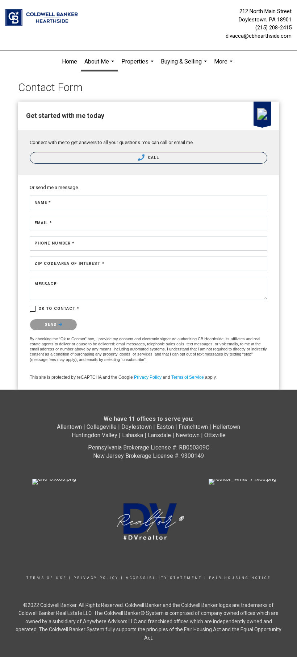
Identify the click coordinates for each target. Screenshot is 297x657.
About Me (100, 64)
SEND (52, 324)
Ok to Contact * (59, 308)
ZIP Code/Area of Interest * (69, 263)
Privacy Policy (148, 377)
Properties (138, 65)
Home (69, 61)
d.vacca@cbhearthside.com (259, 36)
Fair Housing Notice (240, 578)
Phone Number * (54, 243)
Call (152, 157)
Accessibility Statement (164, 578)
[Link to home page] (43, 18)
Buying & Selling (185, 65)
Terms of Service (187, 377)
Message (45, 284)
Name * (42, 202)
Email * (43, 223)
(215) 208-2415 (273, 27)
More (224, 65)
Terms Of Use (46, 578)
